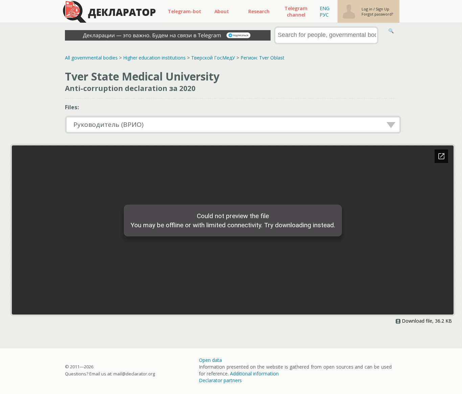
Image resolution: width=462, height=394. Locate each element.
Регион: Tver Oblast (262, 57)
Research (259, 11)
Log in (367, 8)
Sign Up (382, 8)
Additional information (254, 373)
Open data (210, 360)
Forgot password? (377, 14)
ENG (324, 8)
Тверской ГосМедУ (213, 57)
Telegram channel (295, 11)
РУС (324, 14)
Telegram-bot (184, 11)
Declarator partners (220, 380)
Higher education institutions (154, 57)
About (221, 11)
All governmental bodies (91, 57)
